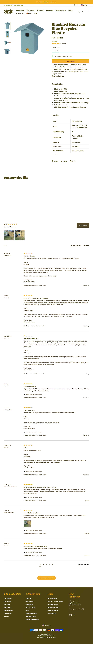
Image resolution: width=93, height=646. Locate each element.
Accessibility (51, 613)
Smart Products (60, 10)
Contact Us (29, 604)
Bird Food (40, 10)
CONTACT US (18, 5)
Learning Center (31, 616)
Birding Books (8, 610)
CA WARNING (55, 155)
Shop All (6, 616)
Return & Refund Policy (55, 601)
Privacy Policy (52, 598)
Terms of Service (52, 610)
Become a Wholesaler (32, 619)
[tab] (75, 245)
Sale (35, 13)
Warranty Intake (52, 607)
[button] (70, 43)
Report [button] (40, 285)
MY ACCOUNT (8, 5)
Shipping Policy (52, 604)
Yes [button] (37, 285)
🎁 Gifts (29, 13)
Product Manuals (31, 613)
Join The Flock (30, 607)
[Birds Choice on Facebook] (74, 615)
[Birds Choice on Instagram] (70, 615)
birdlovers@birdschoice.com (46, 636)
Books (70, 10)
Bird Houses (30, 10)
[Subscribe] (83, 609)
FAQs (27, 610)
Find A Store (30, 601)
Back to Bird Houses (47, 578)
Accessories (20, 13)
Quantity (56, 47)
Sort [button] (5, 246)
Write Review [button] (83, 225)
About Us (29, 598)
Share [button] (44, 285)
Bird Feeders (20, 10)
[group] (13, 224)
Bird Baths (49, 10)
